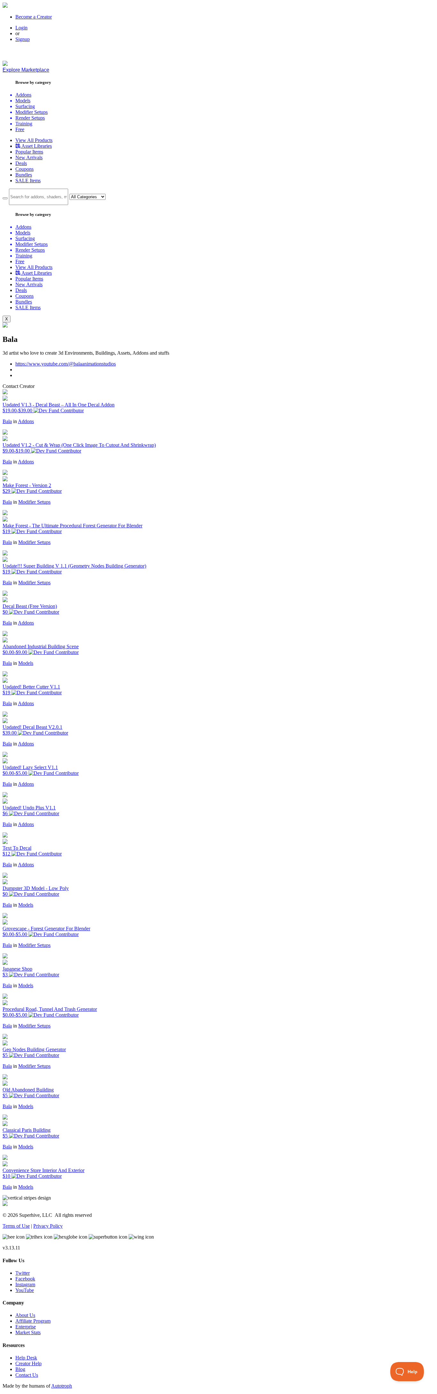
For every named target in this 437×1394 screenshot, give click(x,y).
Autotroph (61, 1386)
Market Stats (28, 1332)
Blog (20, 1369)
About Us (25, 1315)
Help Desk (26, 1357)
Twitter (22, 1273)
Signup (22, 39)
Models (25, 663)
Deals (21, 163)
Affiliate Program (33, 1321)
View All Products (33, 140)
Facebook (25, 1278)
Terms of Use (16, 1226)
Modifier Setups (34, 502)
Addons (26, 421)
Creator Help (28, 1363)
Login (21, 27)
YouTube (24, 1290)
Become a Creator (33, 17)
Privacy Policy (48, 1226)
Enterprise (25, 1326)
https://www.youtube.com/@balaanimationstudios (65, 363)
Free (19, 129)
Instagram (25, 1284)
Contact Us (26, 1375)
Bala (7, 421)
